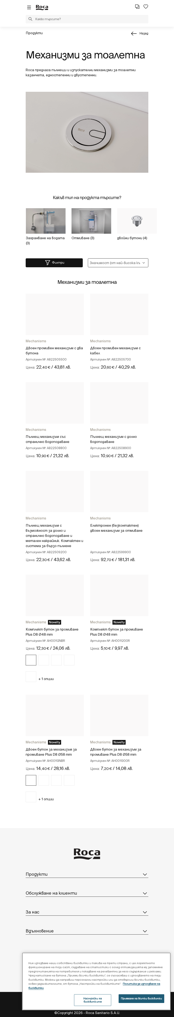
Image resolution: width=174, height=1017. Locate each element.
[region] (96, 981)
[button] (30, 20)
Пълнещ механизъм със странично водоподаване (47, 439)
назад (143, 33)
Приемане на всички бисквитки (141, 998)
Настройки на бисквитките (92, 1000)
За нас (32, 912)
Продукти (34, 33)
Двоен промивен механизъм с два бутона (54, 350)
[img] (31, 660)
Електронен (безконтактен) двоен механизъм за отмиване (116, 527)
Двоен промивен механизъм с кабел (115, 350)
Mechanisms (36, 341)
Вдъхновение (40, 930)
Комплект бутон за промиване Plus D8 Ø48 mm (52, 631)
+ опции (46, 679)
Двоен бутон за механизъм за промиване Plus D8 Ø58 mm (51, 751)
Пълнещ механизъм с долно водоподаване (113, 439)
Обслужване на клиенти (51, 893)
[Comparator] (137, 6)
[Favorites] (145, 6)
